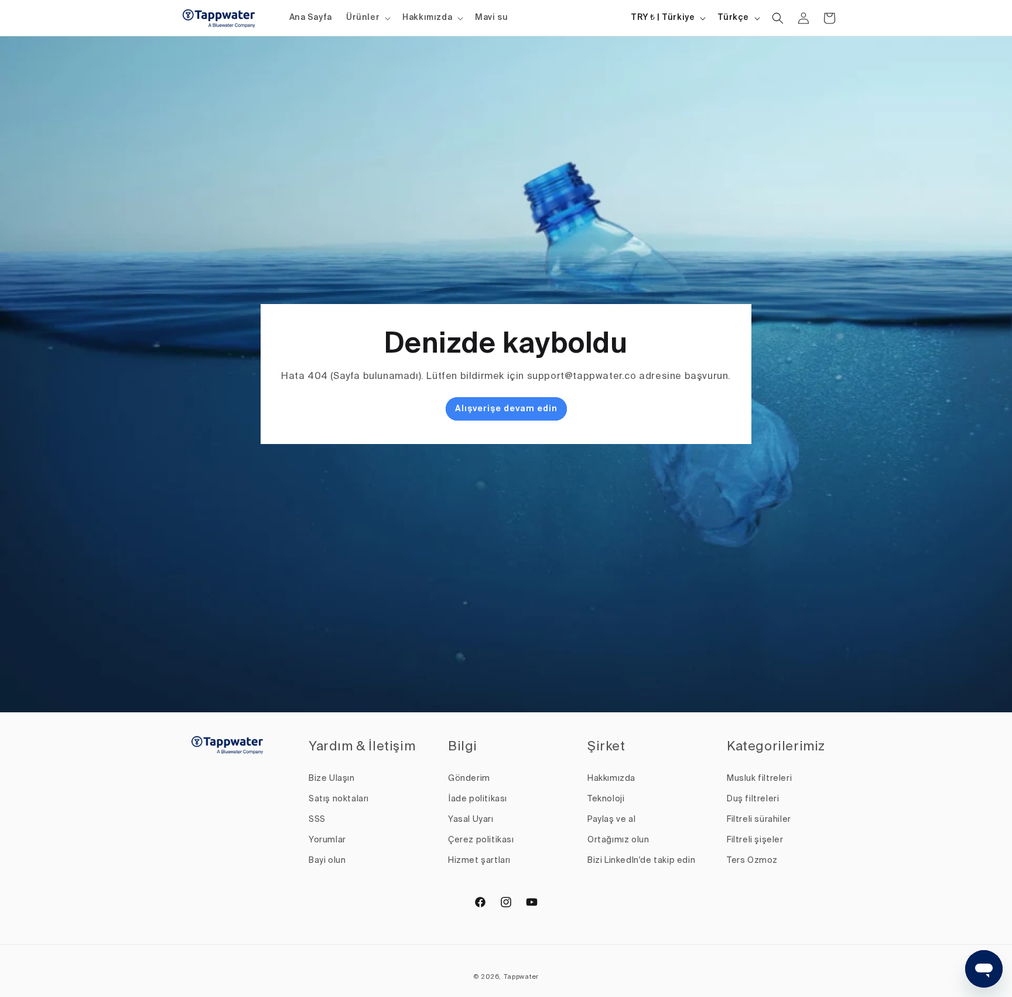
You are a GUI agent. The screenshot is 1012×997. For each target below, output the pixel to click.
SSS (317, 819)
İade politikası (477, 799)
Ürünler (363, 17)
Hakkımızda (427, 17)
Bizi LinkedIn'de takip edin (641, 860)
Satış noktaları (339, 799)
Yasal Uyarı (471, 819)
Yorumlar (327, 840)
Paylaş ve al (611, 819)
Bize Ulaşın (332, 778)
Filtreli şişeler (755, 840)
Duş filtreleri (753, 799)
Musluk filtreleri (759, 778)
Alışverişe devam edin (506, 409)
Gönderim (469, 778)
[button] (367, 17)
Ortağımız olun (618, 840)
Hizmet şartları (479, 860)
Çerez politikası (481, 840)
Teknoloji (605, 799)
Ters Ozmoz (752, 860)
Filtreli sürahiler (759, 819)
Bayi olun (327, 860)
